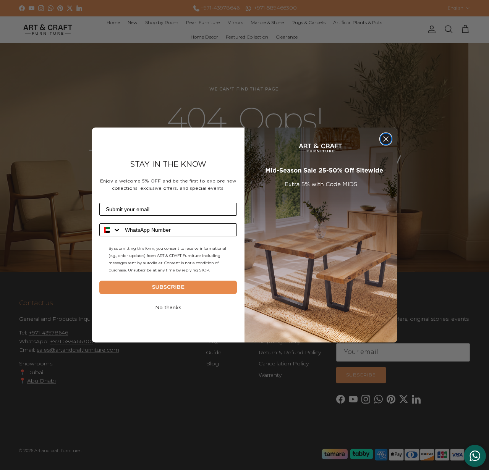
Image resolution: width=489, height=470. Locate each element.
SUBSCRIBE (168, 287)
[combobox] (110, 230)
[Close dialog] (386, 139)
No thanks (168, 307)
